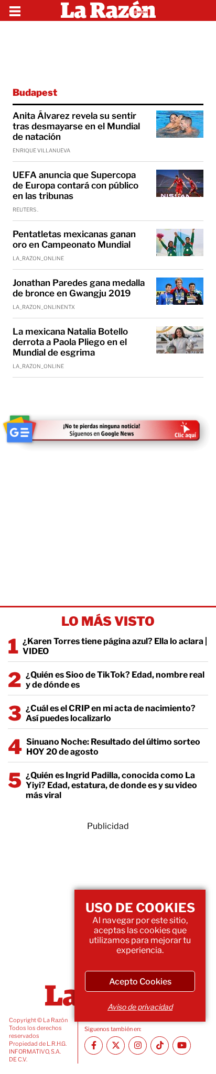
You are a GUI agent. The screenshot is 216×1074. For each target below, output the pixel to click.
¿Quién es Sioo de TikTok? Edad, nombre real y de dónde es (115, 680)
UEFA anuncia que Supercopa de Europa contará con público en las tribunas (75, 185)
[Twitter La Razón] (115, 1045)
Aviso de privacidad (139, 1006)
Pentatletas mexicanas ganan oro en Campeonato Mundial (74, 239)
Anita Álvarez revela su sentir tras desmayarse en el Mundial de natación (76, 126)
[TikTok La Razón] (159, 1045)
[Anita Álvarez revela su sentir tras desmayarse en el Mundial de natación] (179, 124)
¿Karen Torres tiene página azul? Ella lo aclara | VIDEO (115, 646)
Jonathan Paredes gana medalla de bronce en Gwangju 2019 (79, 288)
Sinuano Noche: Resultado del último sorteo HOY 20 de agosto (113, 747)
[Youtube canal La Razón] (181, 1045)
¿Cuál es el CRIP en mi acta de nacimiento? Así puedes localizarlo (111, 713)
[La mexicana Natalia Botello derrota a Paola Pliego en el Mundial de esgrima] (179, 339)
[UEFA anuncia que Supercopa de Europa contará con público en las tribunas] (179, 183)
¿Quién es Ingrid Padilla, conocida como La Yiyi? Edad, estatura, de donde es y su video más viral (111, 785)
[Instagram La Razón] (137, 1045)
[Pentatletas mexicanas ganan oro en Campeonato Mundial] (179, 242)
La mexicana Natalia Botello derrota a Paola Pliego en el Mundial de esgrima (70, 342)
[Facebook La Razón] (93, 1045)
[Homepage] (108, 10)
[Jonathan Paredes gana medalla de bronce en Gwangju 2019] (179, 291)
